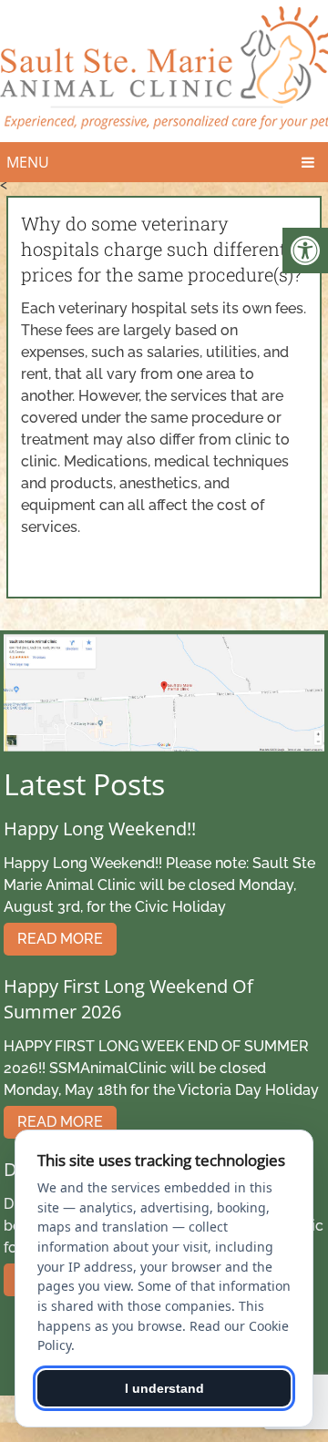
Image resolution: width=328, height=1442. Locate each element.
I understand (164, 1388)
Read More (60, 938)
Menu (27, 162)
